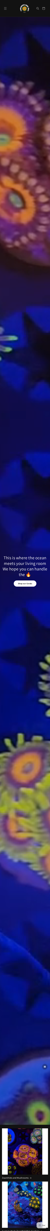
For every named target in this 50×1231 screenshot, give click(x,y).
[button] (5, 8)
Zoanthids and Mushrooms (15, 1177)
